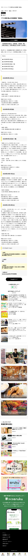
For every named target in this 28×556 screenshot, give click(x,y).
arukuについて (6, 537)
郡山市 (4, 15)
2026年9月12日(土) (8, 59)
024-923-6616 (5, 274)
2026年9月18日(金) (8, 61)
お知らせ (4, 545)
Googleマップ (14, 279)
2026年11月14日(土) (9, 68)
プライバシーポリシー (7, 541)
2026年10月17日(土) (9, 66)
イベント (3, 13)
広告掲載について (6, 535)
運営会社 (4, 539)
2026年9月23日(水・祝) (9, 64)
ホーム (4, 533)
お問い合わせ (5, 543)
